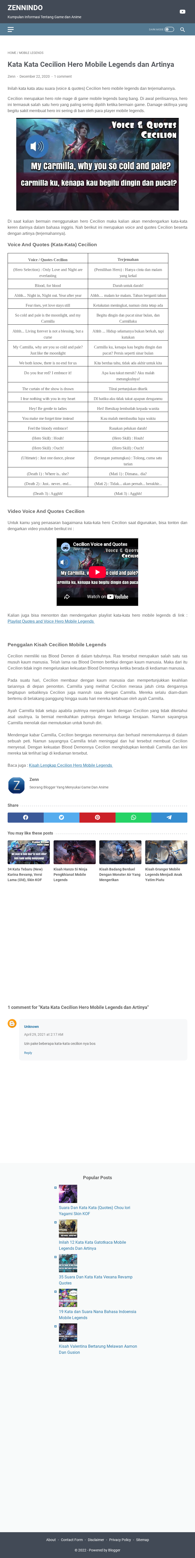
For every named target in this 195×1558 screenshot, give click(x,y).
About (51, 1540)
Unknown (31, 1027)
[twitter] (62, 818)
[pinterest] (97, 818)
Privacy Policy (120, 1540)
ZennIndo (25, 8)
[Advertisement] (97, 942)
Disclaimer (96, 1540)
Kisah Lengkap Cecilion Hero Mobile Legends (71, 765)
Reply (28, 1053)
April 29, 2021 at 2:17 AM (43, 1034)
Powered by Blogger (104, 1550)
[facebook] (26, 818)
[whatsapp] (134, 818)
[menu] (14, 29)
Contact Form (72, 1540)
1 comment (63, 76)
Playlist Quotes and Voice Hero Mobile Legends (51, 621)
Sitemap (142, 1540)
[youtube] (181, 11)
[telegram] (169, 818)
